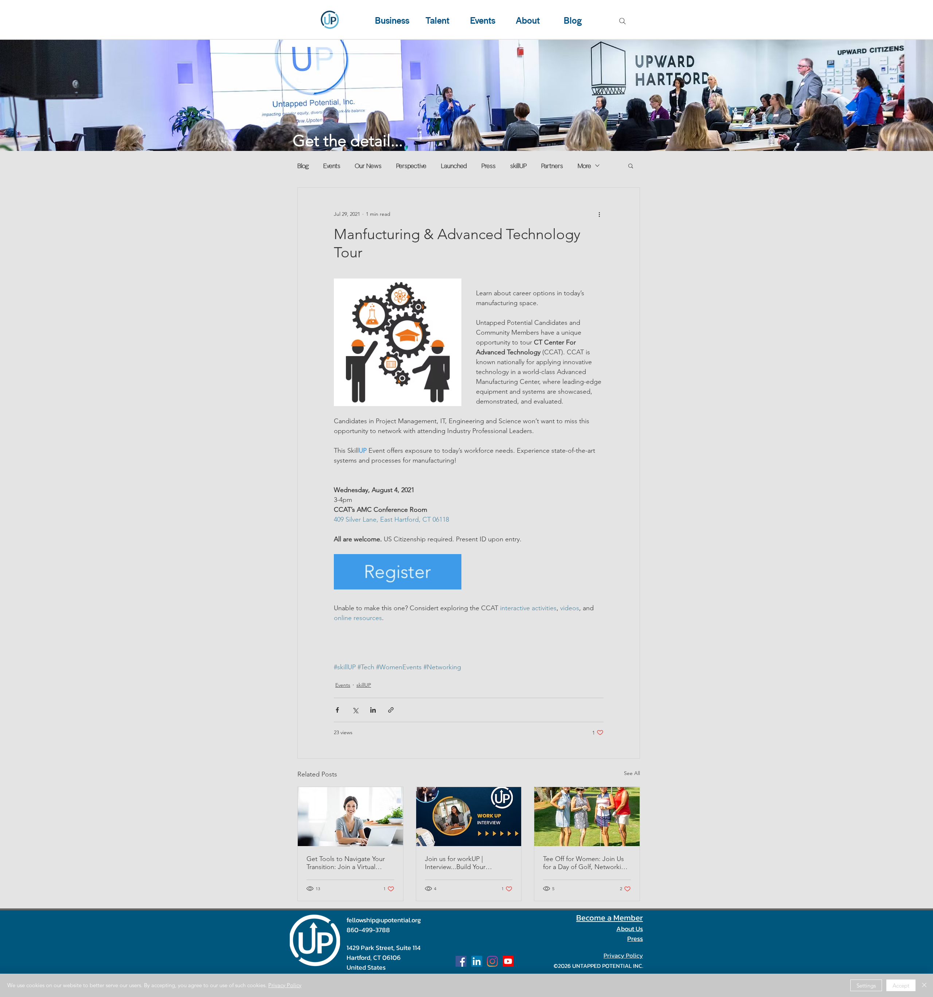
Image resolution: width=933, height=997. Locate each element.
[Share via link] (390, 709)
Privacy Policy (284, 985)
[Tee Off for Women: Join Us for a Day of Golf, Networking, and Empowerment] (587, 816)
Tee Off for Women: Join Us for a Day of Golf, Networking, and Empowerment (587, 863)
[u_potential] (492, 961)
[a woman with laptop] (350, 816)
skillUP (518, 165)
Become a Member (609, 918)
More (584, 165)
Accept (901, 985)
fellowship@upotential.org (384, 920)
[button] (630, 165)
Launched (454, 165)
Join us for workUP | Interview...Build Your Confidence (455, 863)
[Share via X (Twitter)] (355, 709)
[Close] (924, 985)
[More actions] (599, 214)
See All (632, 773)
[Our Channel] (508, 961)
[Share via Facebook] (337, 709)
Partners (552, 165)
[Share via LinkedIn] (373, 709)
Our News (368, 165)
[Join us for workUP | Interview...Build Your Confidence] (469, 816)
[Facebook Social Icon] (461, 961)
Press (488, 165)
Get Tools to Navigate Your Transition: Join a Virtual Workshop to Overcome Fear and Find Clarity (349, 863)
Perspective (411, 165)
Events (331, 165)
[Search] (622, 21)
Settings (866, 985)
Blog (303, 165)
